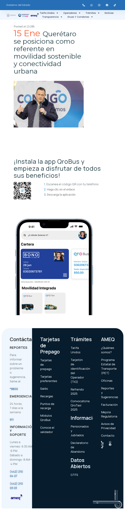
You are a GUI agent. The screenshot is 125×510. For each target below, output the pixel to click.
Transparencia (50, 17)
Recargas (46, 396)
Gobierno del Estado (18, 5)
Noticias (109, 13)
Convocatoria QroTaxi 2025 (80, 405)
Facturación (109, 405)
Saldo (44, 388)
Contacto (107, 435)
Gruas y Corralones (78, 17)
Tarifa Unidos (47, 13)
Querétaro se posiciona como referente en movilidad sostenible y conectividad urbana (47, 52)
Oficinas (106, 381)
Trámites (91, 13)
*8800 (14, 389)
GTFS (74, 475)
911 (12, 420)
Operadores (70, 13)
